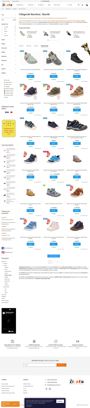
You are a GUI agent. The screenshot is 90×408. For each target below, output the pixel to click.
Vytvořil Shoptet (81, 404)
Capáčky (6, 273)
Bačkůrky (6, 267)
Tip (9, 33)
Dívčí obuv (7, 80)
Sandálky (6, 277)
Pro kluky (5, 265)
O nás (24, 388)
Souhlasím (60, 401)
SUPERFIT (83, 21)
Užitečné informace (6, 1)
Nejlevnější (28, 45)
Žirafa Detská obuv (8, 252)
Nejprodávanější (44, 45)
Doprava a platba (15, 1)
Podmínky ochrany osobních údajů (8, 392)
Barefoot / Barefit (8, 275)
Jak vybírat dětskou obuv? (28, 386)
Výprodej (9, 35)
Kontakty (25, 390)
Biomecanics (55, 21)
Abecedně (21, 45)
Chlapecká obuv (8, 82)
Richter (78, 21)
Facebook (46, 388)
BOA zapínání (7, 281)
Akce (10, 29)
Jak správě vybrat (9, 95)
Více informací (42, 403)
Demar (64, 21)
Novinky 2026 (6, 286)
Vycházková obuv (8, 271)
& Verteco (86, 404)
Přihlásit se (61, 365)
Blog (7, 97)
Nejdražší (36, 45)
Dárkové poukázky (10, 88)
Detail (30, 76)
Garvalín (68, 21)
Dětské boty (4, 261)
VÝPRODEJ (4, 296)
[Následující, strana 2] (53, 261)
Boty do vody (7, 279)
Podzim (6, 292)
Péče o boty (4, 294)
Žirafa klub (25, 392)
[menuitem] (20, 4)
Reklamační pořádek (5, 390)
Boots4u (60, 21)
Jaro (5, 288)
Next (87, 27)
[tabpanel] (30, 34)
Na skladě (10, 27)
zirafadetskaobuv (49, 388)
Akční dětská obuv (5, 302)
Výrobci (3, 298)
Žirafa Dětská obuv (8, 248)
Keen (72, 21)
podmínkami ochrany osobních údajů (51, 368)
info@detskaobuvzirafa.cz (54, 385)
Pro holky (5, 263)
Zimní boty (7, 285)
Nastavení (29, 406)
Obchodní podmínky (5, 388)
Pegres (74, 21)
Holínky (6, 283)
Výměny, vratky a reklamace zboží (8, 386)
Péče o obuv (8, 84)
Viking (20, 22)
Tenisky (6, 269)
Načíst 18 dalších (53, 256)
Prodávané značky (9, 91)
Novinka (9, 31)
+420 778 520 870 (52, 380)
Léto (5, 290)
